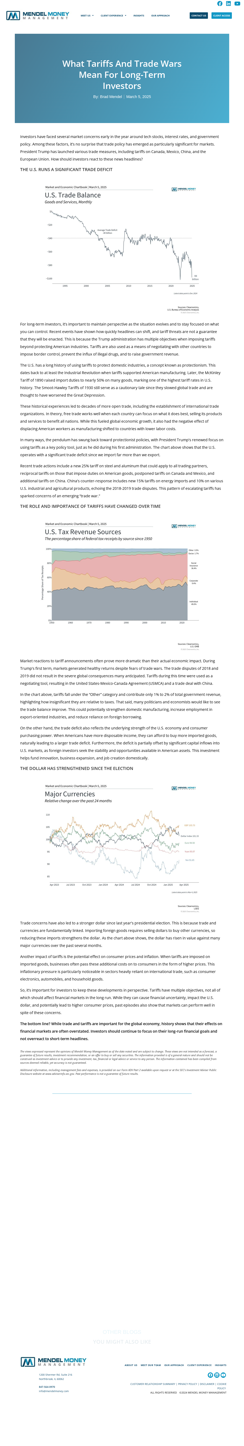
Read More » (39, 1247)
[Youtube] (223, 1375)
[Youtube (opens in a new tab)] (236, 3)
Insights (220, 1365)
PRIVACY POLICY (188, 1384)
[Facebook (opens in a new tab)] (219, 3)
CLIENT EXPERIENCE (112, 15)
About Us (131, 1365)
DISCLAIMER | (208, 1384)
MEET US (85, 15)
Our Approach (174, 1365)
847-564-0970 (47, 1387)
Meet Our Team (151, 1365)
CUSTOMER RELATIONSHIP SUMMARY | (154, 1384)
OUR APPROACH (160, 15)
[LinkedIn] (217, 1375)
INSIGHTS (138, 15)
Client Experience (199, 1365)
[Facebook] (210, 1375)
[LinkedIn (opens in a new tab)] (228, 3)
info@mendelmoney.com (54, 1391)
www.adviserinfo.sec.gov (59, 1073)
